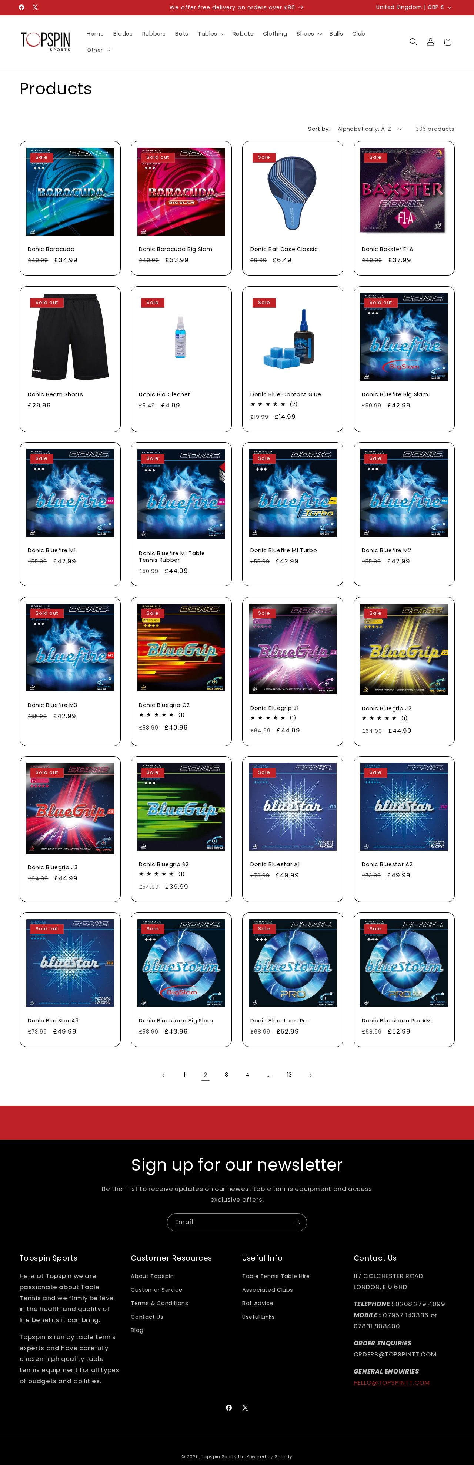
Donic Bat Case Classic (284, 249)
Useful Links (258, 1317)
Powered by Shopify (270, 1457)
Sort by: (319, 129)
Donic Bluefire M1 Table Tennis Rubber (172, 557)
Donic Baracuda (51, 249)
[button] (210, 34)
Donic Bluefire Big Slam (395, 394)
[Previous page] (163, 1075)
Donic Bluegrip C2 (164, 705)
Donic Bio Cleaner (164, 394)
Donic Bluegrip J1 (274, 708)
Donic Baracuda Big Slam (175, 249)
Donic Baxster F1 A (388, 249)
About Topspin (152, 1276)
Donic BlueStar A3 (53, 1020)
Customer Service (156, 1290)
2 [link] (206, 1074)
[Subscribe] (298, 1222)
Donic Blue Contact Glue (285, 394)
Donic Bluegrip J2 (386, 708)
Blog (137, 1330)
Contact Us (147, 1317)
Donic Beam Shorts (55, 394)
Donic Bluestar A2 (387, 864)
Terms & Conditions (159, 1303)
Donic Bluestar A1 (275, 864)
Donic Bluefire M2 (386, 550)
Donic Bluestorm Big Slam (176, 1020)
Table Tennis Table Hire (276, 1276)
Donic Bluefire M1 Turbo (283, 550)
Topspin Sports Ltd (223, 1457)
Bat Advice (257, 1303)
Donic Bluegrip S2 (163, 864)
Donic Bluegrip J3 (52, 867)
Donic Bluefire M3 (52, 705)
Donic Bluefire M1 (52, 550)
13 (289, 1074)
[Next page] (310, 1075)
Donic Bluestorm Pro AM (396, 1020)
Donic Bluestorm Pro (279, 1020)
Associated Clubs (267, 1290)
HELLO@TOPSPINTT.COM (392, 1382)
